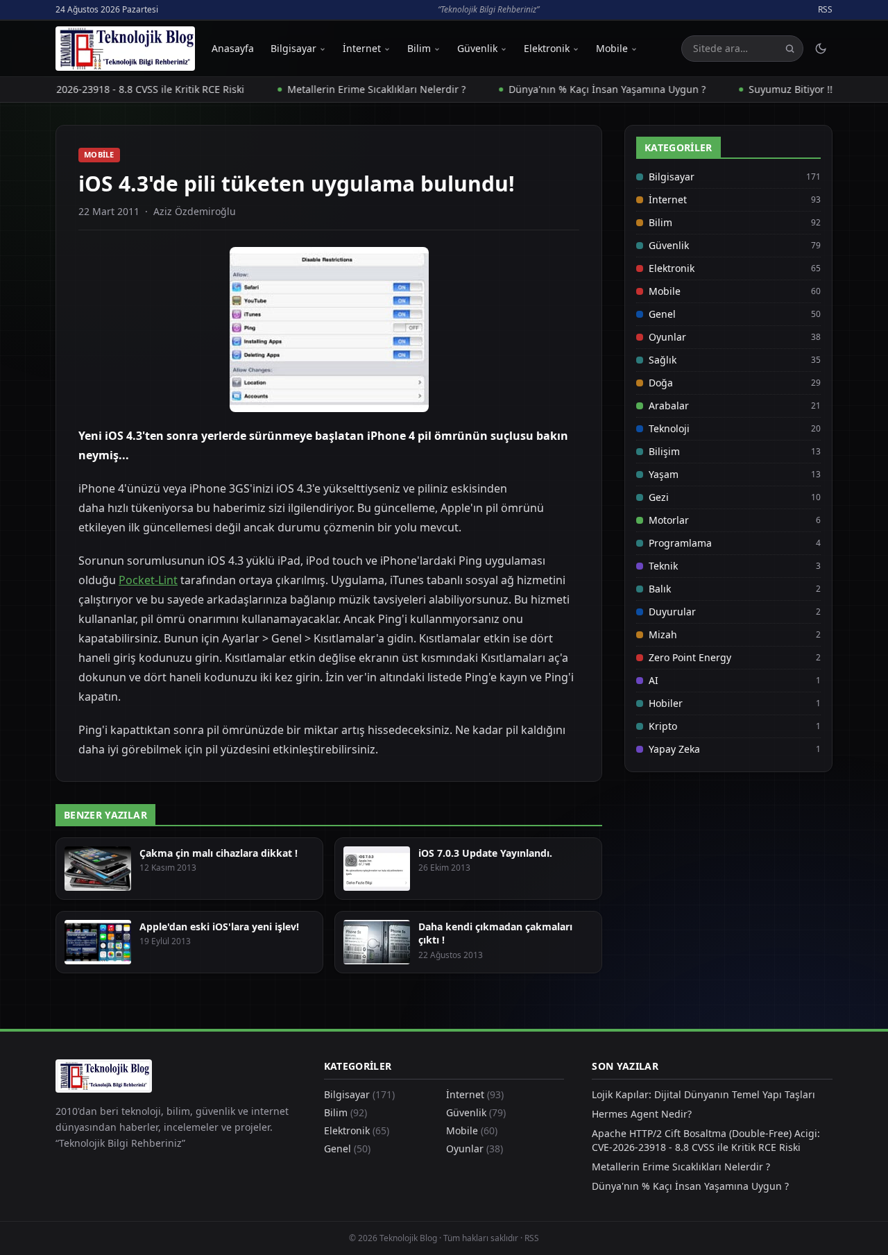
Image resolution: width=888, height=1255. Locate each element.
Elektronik (547, 48)
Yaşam (663, 474)
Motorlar (669, 520)
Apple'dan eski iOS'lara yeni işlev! (219, 926)
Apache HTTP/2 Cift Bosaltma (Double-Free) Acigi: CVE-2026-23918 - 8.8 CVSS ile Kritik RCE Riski (706, 1140)
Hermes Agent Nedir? (642, 1113)
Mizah (663, 634)
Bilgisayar (293, 48)
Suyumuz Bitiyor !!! (769, 89)
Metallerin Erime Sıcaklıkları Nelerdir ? (353, 89)
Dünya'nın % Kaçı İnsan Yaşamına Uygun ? (584, 89)
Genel (662, 314)
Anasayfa (233, 48)
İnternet (362, 48)
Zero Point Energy (690, 657)
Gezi (659, 497)
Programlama (680, 542)
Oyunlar (667, 336)
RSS (825, 9)
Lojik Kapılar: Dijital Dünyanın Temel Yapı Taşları (703, 1094)
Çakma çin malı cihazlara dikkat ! (218, 853)
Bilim (419, 48)
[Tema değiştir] (820, 48)
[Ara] (790, 49)
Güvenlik (477, 48)
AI (653, 680)
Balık (660, 588)
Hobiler (666, 703)
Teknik (663, 565)
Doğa (661, 382)
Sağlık (662, 359)
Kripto (663, 726)
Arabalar (669, 405)
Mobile (612, 48)
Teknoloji (669, 428)
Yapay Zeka (674, 748)
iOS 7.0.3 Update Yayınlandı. (485, 853)
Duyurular (672, 611)
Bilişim (664, 451)
